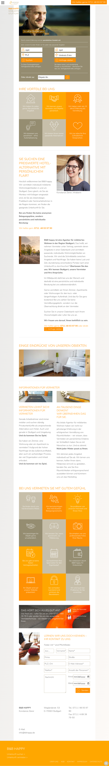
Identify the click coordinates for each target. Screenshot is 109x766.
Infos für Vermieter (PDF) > (79, 610)
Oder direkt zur (27, 77)
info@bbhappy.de (27, 732)
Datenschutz (96, 761)
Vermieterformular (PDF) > (79, 617)
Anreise (70, 676)
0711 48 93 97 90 (97, 2)
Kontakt (71, 761)
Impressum (82, 761)
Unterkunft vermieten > (17, 757)
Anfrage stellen (66, 60)
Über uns (54, 761)
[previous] (21, 363)
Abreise (70, 683)
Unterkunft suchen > (16, 754)
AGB (63, 761)
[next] (87, 363)
